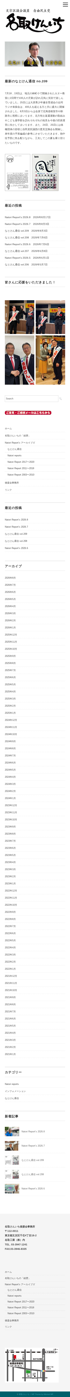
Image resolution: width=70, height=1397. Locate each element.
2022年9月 (10, 912)
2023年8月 (10, 833)
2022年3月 (10, 954)
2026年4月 (10, 606)
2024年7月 (10, 755)
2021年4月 (10, 1033)
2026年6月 (10, 592)
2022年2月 (10, 961)
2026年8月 (10, 577)
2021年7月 (10, 1011)
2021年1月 (10, 1054)
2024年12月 (11, 720)
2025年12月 (11, 634)
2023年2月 (10, 876)
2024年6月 (10, 762)
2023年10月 (11, 819)
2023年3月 (10, 869)
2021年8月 (10, 1004)
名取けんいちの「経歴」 (18, 435)
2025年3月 (10, 698)
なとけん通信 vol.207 (17, 251)
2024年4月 (10, 777)
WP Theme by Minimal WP (42, 1394)
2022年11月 (11, 897)
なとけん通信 (15, 449)
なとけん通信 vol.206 (17, 264)
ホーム (8, 428)
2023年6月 (10, 848)
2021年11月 (11, 983)
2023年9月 (10, 826)
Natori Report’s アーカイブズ (20, 442)
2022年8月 (10, 919)
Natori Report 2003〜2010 (21, 474)
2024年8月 (10, 748)
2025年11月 (11, 641)
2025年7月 (10, 670)
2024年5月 (10, 769)
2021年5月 (10, 1025)
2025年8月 (10, 663)
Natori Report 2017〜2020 (21, 462)
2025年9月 (10, 656)
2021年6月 (10, 1018)
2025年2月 (10, 705)
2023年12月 (11, 805)
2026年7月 (10, 585)
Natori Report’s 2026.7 (18, 224)
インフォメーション (15, 1091)
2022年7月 (10, 926)
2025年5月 (10, 684)
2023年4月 (10, 862)
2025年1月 (10, 713)
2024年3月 (10, 784)
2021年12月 (11, 976)
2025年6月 (10, 677)
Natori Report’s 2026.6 (18, 244)
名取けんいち (24, 1394)
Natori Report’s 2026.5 (18, 257)
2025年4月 (10, 691)
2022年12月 (11, 890)
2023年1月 (10, 883)
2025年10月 (11, 649)
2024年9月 (10, 741)
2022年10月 (11, 905)
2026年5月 (10, 599)
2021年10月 (11, 990)
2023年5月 (10, 855)
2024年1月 (10, 798)
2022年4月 (10, 947)
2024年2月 (10, 791)
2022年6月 (10, 933)
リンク (8, 489)
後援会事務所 (12, 482)
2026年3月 (10, 613)
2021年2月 (10, 1047)
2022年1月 (10, 969)
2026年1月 (10, 627)
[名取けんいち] (35, 10)
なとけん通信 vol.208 (17, 237)
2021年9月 (10, 997)
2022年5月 (10, 940)
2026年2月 (10, 620)
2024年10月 (11, 734)
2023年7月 (10, 841)
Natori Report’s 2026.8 (18, 217)
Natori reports (15, 455)
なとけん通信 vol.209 (17, 230)
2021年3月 (10, 1040)
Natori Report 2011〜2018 (21, 468)
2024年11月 (11, 727)
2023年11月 (11, 812)
